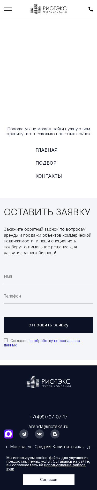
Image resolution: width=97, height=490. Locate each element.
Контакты (48, 176)
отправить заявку (48, 324)
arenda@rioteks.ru (48, 426)
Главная (46, 150)
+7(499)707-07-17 (48, 417)
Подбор (45, 163)
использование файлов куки (46, 467)
